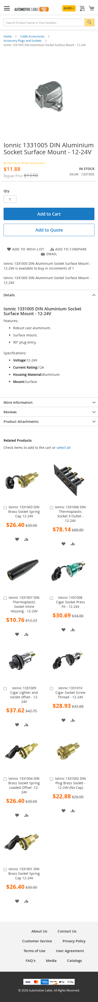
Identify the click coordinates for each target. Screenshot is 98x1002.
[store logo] (31, 8)
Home (8, 36)
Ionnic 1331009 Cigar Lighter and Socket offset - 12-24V (24, 695)
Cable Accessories (32, 36)
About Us (39, 931)
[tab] (49, 294)
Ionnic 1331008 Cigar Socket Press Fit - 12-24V (70, 602)
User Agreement (70, 950)
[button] (69, 8)
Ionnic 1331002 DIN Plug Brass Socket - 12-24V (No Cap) (70, 783)
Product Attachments (21, 421)
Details (9, 295)
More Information (18, 402)
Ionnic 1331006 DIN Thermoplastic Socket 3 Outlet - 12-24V (70, 514)
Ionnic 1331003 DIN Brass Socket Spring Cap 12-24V (24, 511)
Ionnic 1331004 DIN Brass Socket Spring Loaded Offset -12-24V (24, 785)
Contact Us (67, 931)
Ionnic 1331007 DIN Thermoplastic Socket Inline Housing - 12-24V (24, 604)
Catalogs (74, 960)
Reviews (10, 412)
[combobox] (49, 22)
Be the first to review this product (24, 163)
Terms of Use (34, 950)
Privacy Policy (74, 941)
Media (51, 960)
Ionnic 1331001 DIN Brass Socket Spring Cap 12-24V (24, 873)
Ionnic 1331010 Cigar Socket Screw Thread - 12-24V (70, 692)
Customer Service (37, 941)
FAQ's (30, 960)
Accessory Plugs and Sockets (23, 40)
